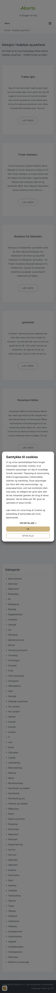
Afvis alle (28, 535)
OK (28, 529)
